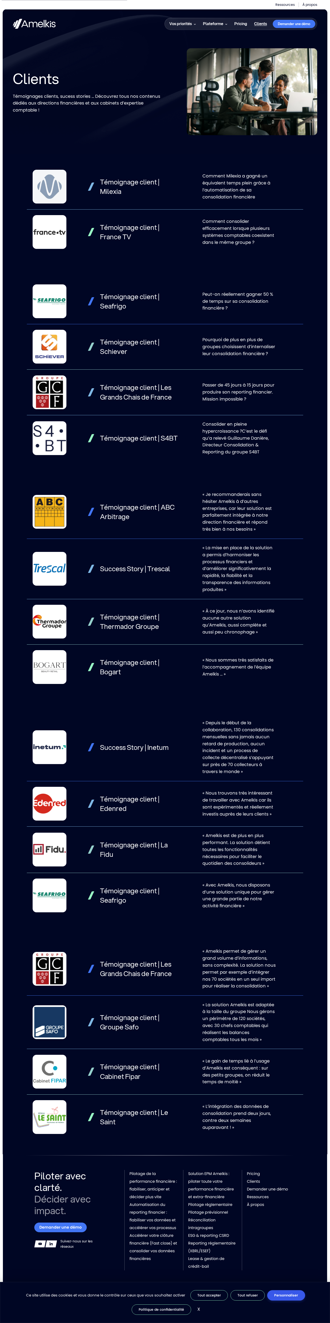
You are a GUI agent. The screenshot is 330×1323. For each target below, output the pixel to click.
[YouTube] (40, 1243)
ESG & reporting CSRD (208, 1235)
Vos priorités (180, 23)
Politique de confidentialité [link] (161, 1309)
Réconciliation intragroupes (201, 1224)
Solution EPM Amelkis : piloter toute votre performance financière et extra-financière (211, 1185)
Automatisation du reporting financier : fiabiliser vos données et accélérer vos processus (152, 1216)
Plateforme (213, 23)
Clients (260, 23)
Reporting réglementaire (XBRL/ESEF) (212, 1247)
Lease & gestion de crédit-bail (206, 1262)
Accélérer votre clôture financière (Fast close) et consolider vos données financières (153, 1247)
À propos (309, 4)
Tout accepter (209, 1295)
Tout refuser (247, 1295)
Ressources (285, 4)
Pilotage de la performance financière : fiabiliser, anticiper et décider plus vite (153, 1185)
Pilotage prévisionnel (208, 1212)
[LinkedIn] (51, 1243)
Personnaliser (286, 1295)
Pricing (240, 23)
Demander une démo (294, 23)
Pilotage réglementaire (210, 1204)
